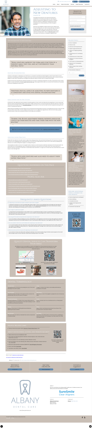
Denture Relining (72, 199)
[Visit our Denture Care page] (51, 275)
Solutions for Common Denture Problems (76, 59)
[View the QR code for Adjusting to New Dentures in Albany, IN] (49, 260)
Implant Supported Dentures (75, 48)
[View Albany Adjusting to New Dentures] (15, 35)
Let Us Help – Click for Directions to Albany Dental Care (26, 263)
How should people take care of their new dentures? (20, 170)
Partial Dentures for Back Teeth (75, 56)
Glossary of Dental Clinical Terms (30, 328)
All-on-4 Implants (73, 43)
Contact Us (77, 369)
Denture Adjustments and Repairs (76, 197)
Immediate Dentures (73, 201)
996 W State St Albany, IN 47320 (65, 1)
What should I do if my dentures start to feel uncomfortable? (22, 190)
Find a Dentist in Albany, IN (74, 70)
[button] (1, 426)
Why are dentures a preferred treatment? (18, 180)
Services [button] (72, 4)
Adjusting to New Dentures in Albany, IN (51, 129)
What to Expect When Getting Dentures (75, 67)
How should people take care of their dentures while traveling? (23, 188)
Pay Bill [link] (75, 1)
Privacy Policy (8, 417)
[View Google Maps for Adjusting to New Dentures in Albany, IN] (26, 262)
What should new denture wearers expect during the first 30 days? (24, 172)
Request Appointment (46, 369)
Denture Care (72, 44)
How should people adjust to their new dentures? (20, 168)
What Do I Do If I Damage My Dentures (75, 64)
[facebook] (82, 417)
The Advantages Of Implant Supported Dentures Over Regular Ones (75, 98)
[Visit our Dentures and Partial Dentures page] (21, 275)
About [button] (58, 4)
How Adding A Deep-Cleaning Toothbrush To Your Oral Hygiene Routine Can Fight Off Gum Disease (76, 166)
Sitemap (12, 417)
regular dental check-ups (29, 82)
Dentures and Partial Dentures (75, 46)
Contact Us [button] (87, 4)
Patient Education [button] (79, 4)
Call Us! (84, 1)
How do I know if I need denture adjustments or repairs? (21, 192)
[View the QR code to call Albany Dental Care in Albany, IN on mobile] (76, 226)
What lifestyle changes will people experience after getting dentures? (24, 186)
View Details (18, 346)
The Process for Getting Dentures (76, 61)
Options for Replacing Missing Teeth (75, 51)
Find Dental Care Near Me (74, 206)
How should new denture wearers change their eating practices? (23, 174)
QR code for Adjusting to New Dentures (14, 357)
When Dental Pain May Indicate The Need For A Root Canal (75, 131)
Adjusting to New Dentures (17, 355)
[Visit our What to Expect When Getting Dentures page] (36, 275)
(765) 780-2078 (51, 31)
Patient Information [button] (65, 4)
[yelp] (84, 417)
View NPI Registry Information (36, 344)
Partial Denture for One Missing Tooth (75, 54)
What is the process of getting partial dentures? (19, 182)
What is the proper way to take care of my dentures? (20, 184)
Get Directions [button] (14, 369)
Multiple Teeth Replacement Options (75, 203)
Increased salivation (27, 105)
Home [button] (54, 4)
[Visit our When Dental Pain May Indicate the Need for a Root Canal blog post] (76, 128)
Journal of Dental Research (40, 205)
